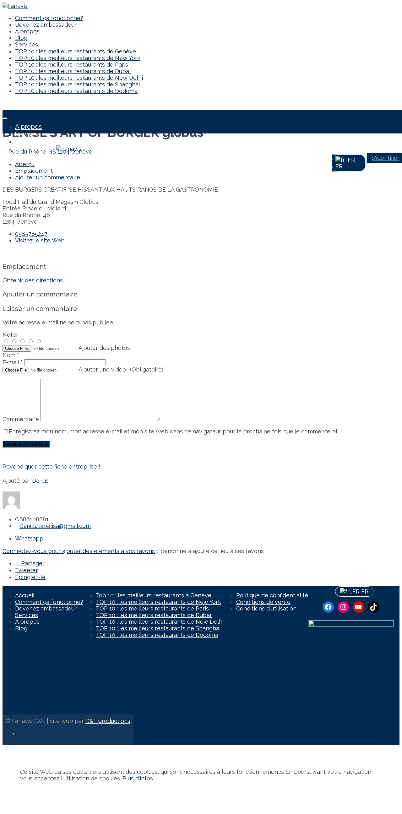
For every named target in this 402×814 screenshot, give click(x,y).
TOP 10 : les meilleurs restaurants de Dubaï (73, 71)
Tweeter (26, 570)
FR (364, 591)
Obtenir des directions (33, 280)
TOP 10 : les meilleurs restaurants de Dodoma (76, 91)
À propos (27, 31)
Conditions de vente (263, 602)
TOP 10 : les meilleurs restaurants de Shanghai (77, 84)
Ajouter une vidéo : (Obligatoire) (121, 369)
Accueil (25, 595)
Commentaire (22, 419)
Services (26, 44)
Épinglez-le (30, 577)
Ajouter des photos (104, 348)
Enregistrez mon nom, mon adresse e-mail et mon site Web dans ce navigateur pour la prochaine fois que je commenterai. (173, 431)
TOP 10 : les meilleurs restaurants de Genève (75, 51)
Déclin (55, 790)
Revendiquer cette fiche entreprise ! (51, 466)
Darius (40, 480)
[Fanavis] (15, 6)
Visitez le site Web (40, 240)
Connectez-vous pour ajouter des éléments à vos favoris (79, 551)
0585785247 (31, 234)
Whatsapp (29, 538)
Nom (11, 355)
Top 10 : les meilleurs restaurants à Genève (153, 595)
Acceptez (33, 790)
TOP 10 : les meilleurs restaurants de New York (77, 58)
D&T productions (107, 721)
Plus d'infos (137, 778)
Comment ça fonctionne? (49, 18)
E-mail (13, 362)
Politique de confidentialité (272, 595)
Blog (21, 38)
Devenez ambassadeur (46, 24)
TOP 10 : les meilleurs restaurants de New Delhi (79, 77)
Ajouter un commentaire (47, 177)
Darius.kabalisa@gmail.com (55, 526)
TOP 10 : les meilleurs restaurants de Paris (71, 64)
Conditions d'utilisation (266, 608)
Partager (32, 563)
